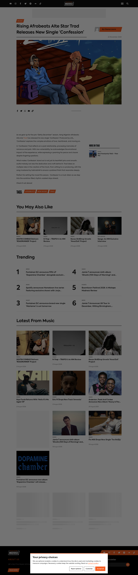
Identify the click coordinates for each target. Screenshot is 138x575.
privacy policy (93, 563)
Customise (89, 568)
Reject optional (76, 568)
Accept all (100, 568)
